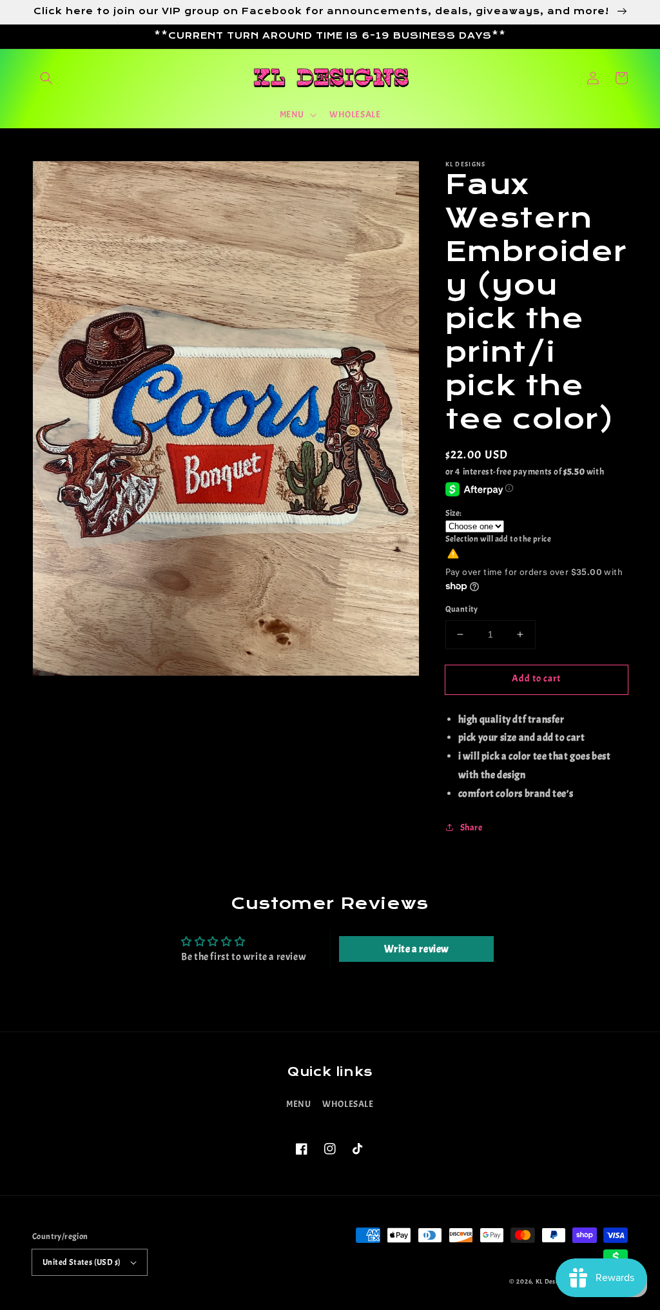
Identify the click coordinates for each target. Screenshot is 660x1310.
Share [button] (471, 827)
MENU (298, 1104)
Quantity (461, 609)
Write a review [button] (416, 949)
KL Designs (552, 1281)
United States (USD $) (82, 1262)
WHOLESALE (347, 1104)
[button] (46, 78)
